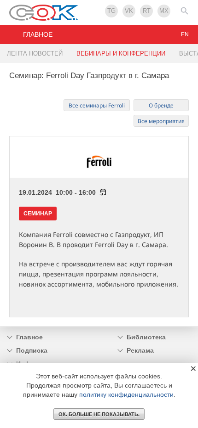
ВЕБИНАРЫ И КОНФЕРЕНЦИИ (120, 53)
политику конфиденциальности (126, 394)
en (185, 34)
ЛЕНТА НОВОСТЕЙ (35, 53)
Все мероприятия (161, 121)
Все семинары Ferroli (97, 105)
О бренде (161, 105)
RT (147, 10)
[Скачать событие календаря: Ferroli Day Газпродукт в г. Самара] (101, 192)
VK (129, 10)
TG (111, 10)
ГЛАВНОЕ (37, 34)
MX (164, 10)
